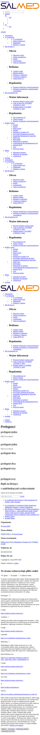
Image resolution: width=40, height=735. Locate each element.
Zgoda (5, 575)
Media (7, 150)
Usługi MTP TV (18, 78)
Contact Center (18, 71)
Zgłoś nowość (14, 513)
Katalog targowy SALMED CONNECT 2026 (22, 108)
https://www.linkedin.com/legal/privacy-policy (16, 638)
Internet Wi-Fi (17, 145)
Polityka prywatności (16, 725)
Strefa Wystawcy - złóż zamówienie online (19, 511)
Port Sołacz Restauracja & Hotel (23, 134)
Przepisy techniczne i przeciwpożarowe (26, 87)
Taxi (14, 147)
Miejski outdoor (18, 73)
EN (10, 17)
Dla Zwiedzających (11, 93)
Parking (15, 130)
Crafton (16, 563)
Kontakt (7, 158)
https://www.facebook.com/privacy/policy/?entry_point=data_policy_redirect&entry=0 (15, 658)
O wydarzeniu (9, 37)
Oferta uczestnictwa (19, 57)
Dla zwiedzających (19, 117)
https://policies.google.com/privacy (12, 613)
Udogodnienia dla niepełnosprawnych (25, 143)
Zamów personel (24, 513)
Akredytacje (17, 156)
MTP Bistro (17, 139)
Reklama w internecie (20, 75)
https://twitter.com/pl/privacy (10, 687)
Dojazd (15, 125)
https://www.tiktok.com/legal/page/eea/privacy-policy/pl (19, 694)
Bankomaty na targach (20, 141)
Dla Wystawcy (9, 46)
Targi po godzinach (19, 62)
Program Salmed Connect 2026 (23, 101)
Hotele (15, 59)
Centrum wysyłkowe (20, 77)
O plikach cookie (25, 575)
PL (6, 16)
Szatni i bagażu (18, 119)
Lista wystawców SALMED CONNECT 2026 (22, 104)
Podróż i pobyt (9, 123)
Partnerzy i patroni (19, 45)
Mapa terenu (17, 128)
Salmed (7, 14)
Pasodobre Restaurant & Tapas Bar (24, 136)
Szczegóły (14, 575)
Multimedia (17, 43)
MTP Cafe (16, 138)
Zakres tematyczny (19, 41)
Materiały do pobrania (20, 154)
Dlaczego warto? (18, 55)
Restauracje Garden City (21, 132)
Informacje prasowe (19, 152)
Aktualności (9, 35)
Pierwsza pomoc (18, 149)
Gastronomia (17, 61)
